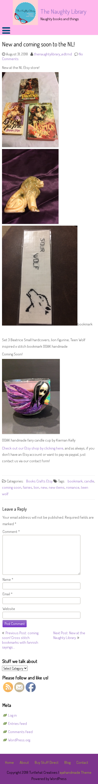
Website (9, 608)
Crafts (40, 481)
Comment (11, 531)
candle (89, 481)
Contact (82, 762)
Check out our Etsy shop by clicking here (32, 448)
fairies (27, 487)
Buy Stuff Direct (47, 762)
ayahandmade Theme (75, 772)
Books (31, 481)
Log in (12, 715)
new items (57, 487)
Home (9, 762)
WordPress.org (19, 740)
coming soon (11, 487)
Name (8, 579)
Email (8, 594)
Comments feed (20, 731)
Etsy (49, 481)
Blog (67, 762)
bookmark (75, 481)
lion (36, 487)
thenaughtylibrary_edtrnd (53, 54)
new (44, 487)
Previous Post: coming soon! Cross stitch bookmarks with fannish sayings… (20, 639)
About (24, 762)
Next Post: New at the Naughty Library (69, 635)
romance (72, 487)
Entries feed (17, 723)
